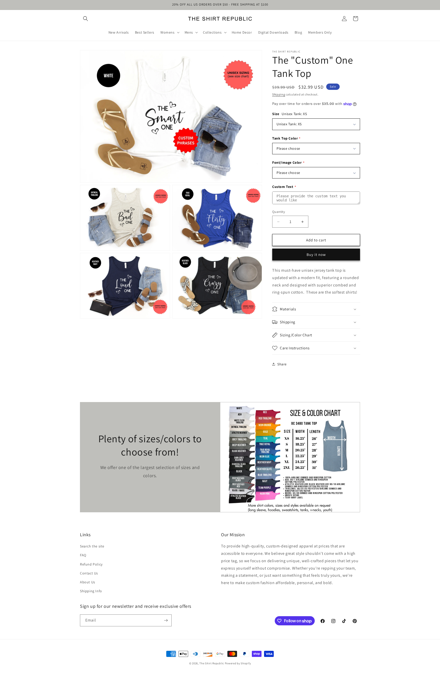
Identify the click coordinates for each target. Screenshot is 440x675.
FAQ (83, 555)
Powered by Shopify (238, 663)
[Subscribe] (165, 620)
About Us (87, 582)
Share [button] (282, 364)
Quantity (278, 212)
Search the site (92, 546)
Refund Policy (91, 564)
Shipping (278, 94)
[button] (85, 18)
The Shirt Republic (211, 663)
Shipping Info (91, 591)
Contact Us (89, 573)
